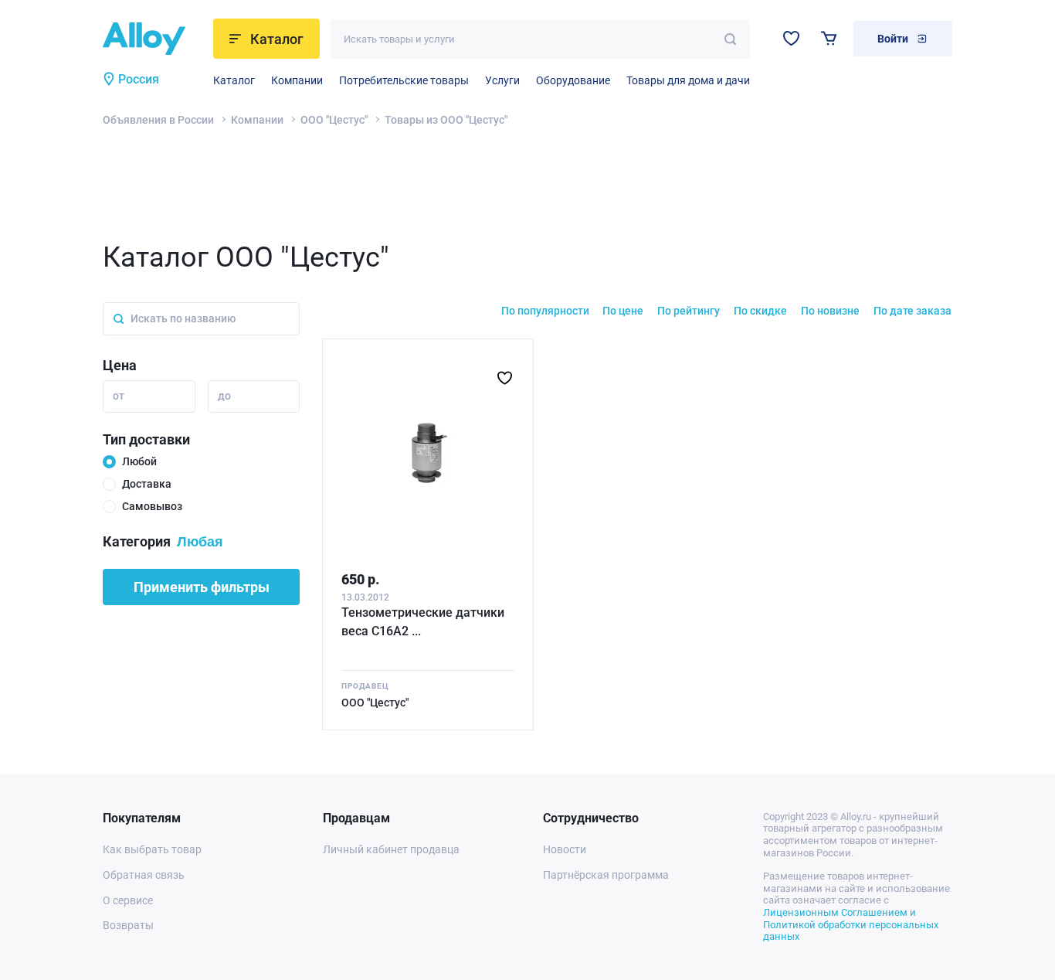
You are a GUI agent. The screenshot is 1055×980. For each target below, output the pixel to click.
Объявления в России (158, 120)
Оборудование (573, 80)
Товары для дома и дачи (688, 80)
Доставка (146, 484)
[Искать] (730, 39)
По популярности (545, 311)
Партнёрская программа (606, 875)
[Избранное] (791, 38)
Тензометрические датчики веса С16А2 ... (422, 621)
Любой (139, 461)
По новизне (830, 311)
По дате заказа (913, 311)
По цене (622, 311)
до (224, 396)
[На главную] (153, 38)
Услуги (502, 80)
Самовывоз (152, 506)
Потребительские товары (404, 80)
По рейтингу (688, 311)
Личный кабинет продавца (391, 849)
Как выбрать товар (152, 849)
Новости (564, 849)
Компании (297, 80)
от (118, 396)
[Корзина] (829, 38)
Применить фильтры (202, 587)
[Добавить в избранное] (505, 378)
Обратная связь (144, 875)
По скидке (760, 311)
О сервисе (128, 900)
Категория (137, 541)
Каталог (234, 80)
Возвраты (128, 925)
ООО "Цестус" (334, 120)
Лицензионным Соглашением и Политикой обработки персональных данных (850, 924)
